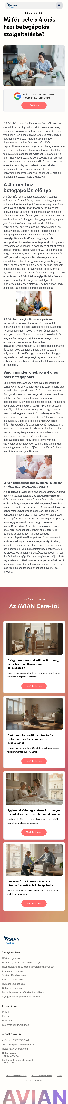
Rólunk (5, 1012)
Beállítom (34, 105)
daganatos (47, 398)
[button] (59, 5)
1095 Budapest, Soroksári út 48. (18, 1044)
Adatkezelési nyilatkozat (42, 1076)
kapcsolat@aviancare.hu (15, 1048)
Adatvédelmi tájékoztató (16, 1076)
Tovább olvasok (34, 686)
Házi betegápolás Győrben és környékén (23, 962)
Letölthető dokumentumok (15, 1024)
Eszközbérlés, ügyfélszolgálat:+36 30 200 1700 (18, 1061)
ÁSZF (59, 1076)
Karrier (5, 1016)
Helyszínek (8, 1020)
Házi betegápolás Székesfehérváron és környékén (28, 966)
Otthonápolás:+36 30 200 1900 (10, 1054)
